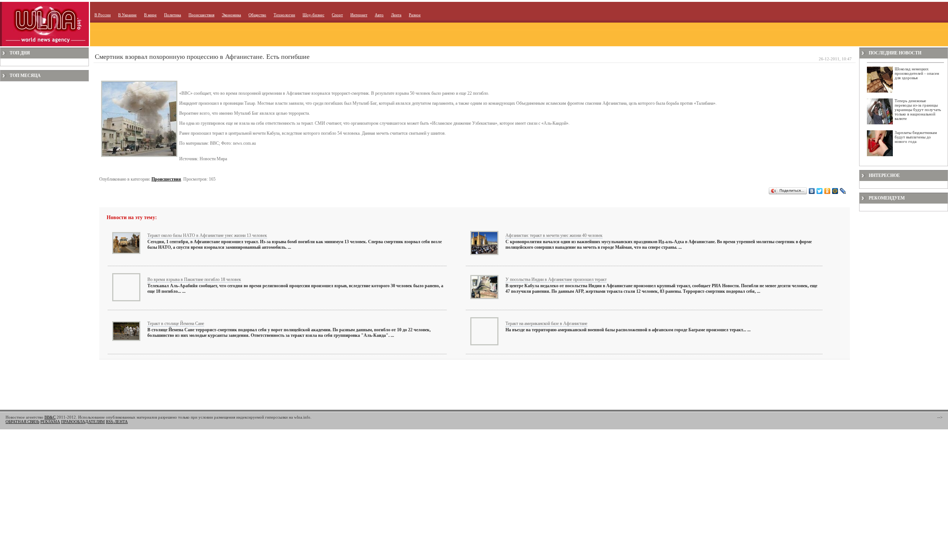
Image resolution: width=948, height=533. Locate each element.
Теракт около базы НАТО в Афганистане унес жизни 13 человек (207, 235)
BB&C (50, 417)
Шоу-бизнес (313, 15)
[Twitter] (820, 191)
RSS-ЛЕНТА (117, 421)
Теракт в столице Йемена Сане (175, 323)
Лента (396, 15)
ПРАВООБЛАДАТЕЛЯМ (83, 421)
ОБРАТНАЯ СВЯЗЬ (22, 421)
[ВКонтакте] (812, 191)
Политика (172, 15)
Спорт (337, 15)
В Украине (127, 15)
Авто (379, 15)
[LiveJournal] (843, 191)
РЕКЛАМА (50, 421)
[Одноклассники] (827, 191)
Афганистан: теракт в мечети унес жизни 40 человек (553, 235)
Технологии (284, 15)
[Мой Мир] (835, 191)
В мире (150, 15)
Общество (257, 15)
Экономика (231, 15)
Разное (415, 15)
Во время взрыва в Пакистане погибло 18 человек (194, 279)
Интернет (358, 15)
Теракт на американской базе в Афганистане (546, 323)
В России (102, 15)
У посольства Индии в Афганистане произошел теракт (556, 279)
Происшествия (201, 15)
